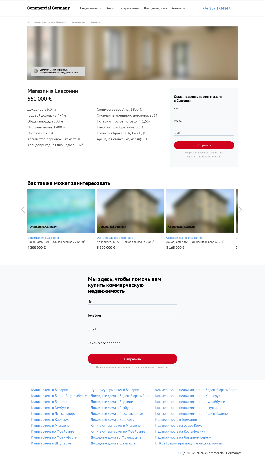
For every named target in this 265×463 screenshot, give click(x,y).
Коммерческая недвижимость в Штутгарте (188, 407)
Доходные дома (155, 8)
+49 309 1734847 (216, 8)
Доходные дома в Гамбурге (112, 407)
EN (180, 453)
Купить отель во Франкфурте (54, 437)
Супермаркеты (129, 8)
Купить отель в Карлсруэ (50, 419)
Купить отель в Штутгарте (51, 443)
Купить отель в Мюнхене (50, 425)
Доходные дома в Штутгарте (113, 443)
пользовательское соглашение (204, 156)
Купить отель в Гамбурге (50, 407)
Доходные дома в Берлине (112, 401)
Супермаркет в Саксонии (43, 237)
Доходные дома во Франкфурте (116, 437)
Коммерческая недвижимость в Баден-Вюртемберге (196, 389)
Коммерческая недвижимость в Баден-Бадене (191, 413)
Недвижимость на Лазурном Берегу (183, 437)
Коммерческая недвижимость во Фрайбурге (190, 401)
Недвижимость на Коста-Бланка (180, 431)
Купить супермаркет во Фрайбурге (118, 431)
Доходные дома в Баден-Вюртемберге (121, 395)
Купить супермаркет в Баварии (115, 389)
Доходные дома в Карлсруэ (112, 419)
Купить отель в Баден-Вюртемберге (59, 395)
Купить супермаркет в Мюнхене (116, 425)
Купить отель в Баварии (49, 389)
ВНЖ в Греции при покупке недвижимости (188, 443)
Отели (110, 8)
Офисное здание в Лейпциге (115, 237)
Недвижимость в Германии (176, 419)
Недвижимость (90, 8)
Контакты (178, 8)
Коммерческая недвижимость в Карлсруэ (187, 395)
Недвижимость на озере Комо (178, 425)
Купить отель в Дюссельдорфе (54, 413)
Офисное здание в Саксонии (184, 237)
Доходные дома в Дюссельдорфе (117, 413)
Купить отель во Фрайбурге (52, 431)
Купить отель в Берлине (49, 401)
